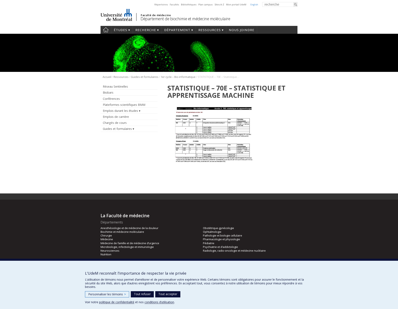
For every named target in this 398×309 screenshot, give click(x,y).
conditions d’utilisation (159, 302)
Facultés (174, 4)
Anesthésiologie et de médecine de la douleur (129, 228)
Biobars (108, 92)
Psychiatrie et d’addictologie (220, 247)
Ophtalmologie (212, 232)
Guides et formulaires (144, 77)
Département (177, 30)
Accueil (106, 30)
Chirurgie (106, 235)
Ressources (209, 30)
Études (120, 30)
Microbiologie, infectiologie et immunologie (127, 247)
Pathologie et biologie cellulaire (222, 235)
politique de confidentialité (116, 302)
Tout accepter (167, 294)
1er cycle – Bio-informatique (178, 77)
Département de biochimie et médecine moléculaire (185, 19)
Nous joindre (241, 30)
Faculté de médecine (156, 15)
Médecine (107, 239)
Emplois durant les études (120, 111)
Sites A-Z (219, 4)
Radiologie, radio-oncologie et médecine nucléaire (234, 250)
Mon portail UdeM (236, 4)
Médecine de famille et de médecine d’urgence (130, 243)
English (254, 4)
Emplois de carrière (116, 117)
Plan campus (205, 4)
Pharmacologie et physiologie (221, 239)
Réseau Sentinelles (115, 86)
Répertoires (161, 4)
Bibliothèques (188, 4)
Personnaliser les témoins (107, 294)
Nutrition (106, 254)
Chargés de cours (115, 123)
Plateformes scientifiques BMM (124, 105)
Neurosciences (110, 250)
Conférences (111, 99)
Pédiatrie (208, 243)
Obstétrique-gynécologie (218, 228)
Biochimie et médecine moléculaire (122, 232)
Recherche (145, 30)
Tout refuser (142, 294)
